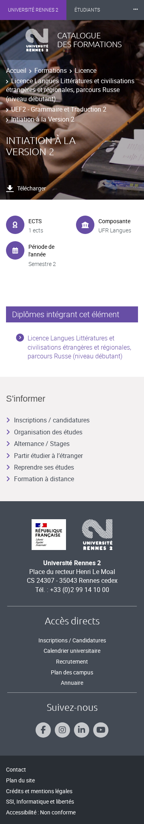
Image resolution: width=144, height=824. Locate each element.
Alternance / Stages (42, 443)
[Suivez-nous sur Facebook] (43, 730)
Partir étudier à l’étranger (48, 455)
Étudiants (87, 10)
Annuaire (72, 682)
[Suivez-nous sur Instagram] (62, 730)
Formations (50, 70)
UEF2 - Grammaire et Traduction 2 (58, 109)
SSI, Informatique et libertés (40, 801)
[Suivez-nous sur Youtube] (100, 730)
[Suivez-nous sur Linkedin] (81, 730)
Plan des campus (72, 672)
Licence (85, 70)
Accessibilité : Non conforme (41, 812)
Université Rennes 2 (33, 10)
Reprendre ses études (44, 467)
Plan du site (20, 780)
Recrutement (72, 661)
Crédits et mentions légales (39, 791)
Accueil (16, 70)
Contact (16, 769)
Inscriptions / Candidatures (72, 640)
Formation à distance (44, 478)
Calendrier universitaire (72, 650)
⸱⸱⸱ (135, 10)
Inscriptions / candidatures (52, 420)
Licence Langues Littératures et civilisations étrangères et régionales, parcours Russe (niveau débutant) (70, 89)
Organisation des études (48, 432)
